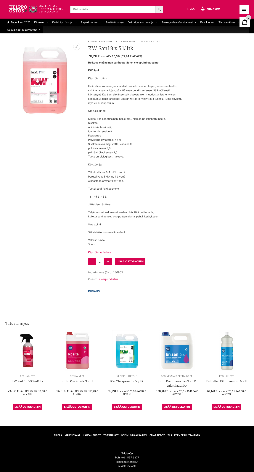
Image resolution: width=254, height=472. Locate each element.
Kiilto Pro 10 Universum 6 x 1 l (226, 381)
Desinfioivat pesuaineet (176, 376)
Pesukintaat (207, 22)
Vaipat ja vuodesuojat (141, 22)
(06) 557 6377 (130, 457)
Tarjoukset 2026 (20, 22)
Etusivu (92, 41)
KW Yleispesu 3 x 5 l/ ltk (127, 381)
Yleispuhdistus (126, 41)
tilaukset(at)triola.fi (127, 461)
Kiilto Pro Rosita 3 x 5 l (77, 381)
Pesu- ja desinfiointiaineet (177, 22)
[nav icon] (244, 9)
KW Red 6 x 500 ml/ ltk (27, 381)
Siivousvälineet (227, 22)
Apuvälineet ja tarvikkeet (22, 29)
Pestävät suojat (115, 22)
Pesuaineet (107, 41)
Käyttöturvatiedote (99, 252)
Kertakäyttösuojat (62, 22)
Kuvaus (94, 291)
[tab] (94, 291)
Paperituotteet (89, 22)
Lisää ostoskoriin (28, 406)
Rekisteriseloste (127, 466)
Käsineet (39, 22)
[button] (76, 46)
